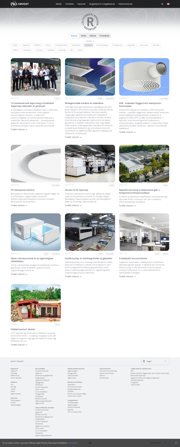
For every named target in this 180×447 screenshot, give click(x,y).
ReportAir (81, 4)
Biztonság (62, 50)
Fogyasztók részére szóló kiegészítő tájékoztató (145, 378)
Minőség (13, 387)
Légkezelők (38, 373)
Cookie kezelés (135, 385)
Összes (74, 35)
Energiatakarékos (61, 45)
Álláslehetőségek (16, 405)
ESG (12, 384)
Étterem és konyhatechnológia (77, 394)
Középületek (71, 384)
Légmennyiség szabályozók (43, 401)
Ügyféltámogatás (72, 405)
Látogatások (131, 45)
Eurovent (39, 50)
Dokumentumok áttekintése (108, 371)
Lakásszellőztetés (73, 375)
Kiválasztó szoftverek (74, 407)
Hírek (83, 35)
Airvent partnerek (16, 378)
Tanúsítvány (27, 50)
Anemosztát (144, 45)
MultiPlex (37, 45)
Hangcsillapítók (40, 378)
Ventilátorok (39, 385)
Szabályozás (76, 45)
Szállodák (71, 391)
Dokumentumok (125, 4)
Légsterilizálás (72, 378)
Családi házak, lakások (74, 396)
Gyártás (13, 389)
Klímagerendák (39, 394)
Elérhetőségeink (16, 400)
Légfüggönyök (39, 382)
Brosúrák (102, 375)
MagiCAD (70, 410)
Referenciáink (15, 375)
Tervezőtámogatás (73, 403)
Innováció (88, 45)
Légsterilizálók (39, 403)
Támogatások (134, 382)
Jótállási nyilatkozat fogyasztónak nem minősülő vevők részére (150, 373)
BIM (71, 50)
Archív (80, 50)
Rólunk (59, 4)
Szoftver (15, 50)
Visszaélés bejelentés (137, 380)
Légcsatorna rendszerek (42, 380)
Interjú (48, 45)
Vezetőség (14, 373)
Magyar (149, 361)
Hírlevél (13, 403)
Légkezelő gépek (73, 371)
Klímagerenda (117, 45)
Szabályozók (39, 396)
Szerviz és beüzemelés (74, 412)
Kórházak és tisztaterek (75, 387)
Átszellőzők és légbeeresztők (44, 375)
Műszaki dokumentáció (107, 373)
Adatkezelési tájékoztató (138, 375)
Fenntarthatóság (102, 45)
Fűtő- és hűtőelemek (41, 387)
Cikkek (92, 35)
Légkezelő (26, 45)
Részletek (72, 442)
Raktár (13, 391)
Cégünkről (14, 371)
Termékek (69, 4)
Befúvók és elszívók (41, 399)
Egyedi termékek (16, 394)
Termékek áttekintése (41, 371)
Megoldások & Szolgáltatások (102, 4)
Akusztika (156, 45)
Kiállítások (50, 50)
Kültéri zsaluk (39, 389)
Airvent (13, 361)
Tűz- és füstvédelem (41, 392)
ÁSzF (132, 371)
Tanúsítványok (104, 378)
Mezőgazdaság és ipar (74, 389)
